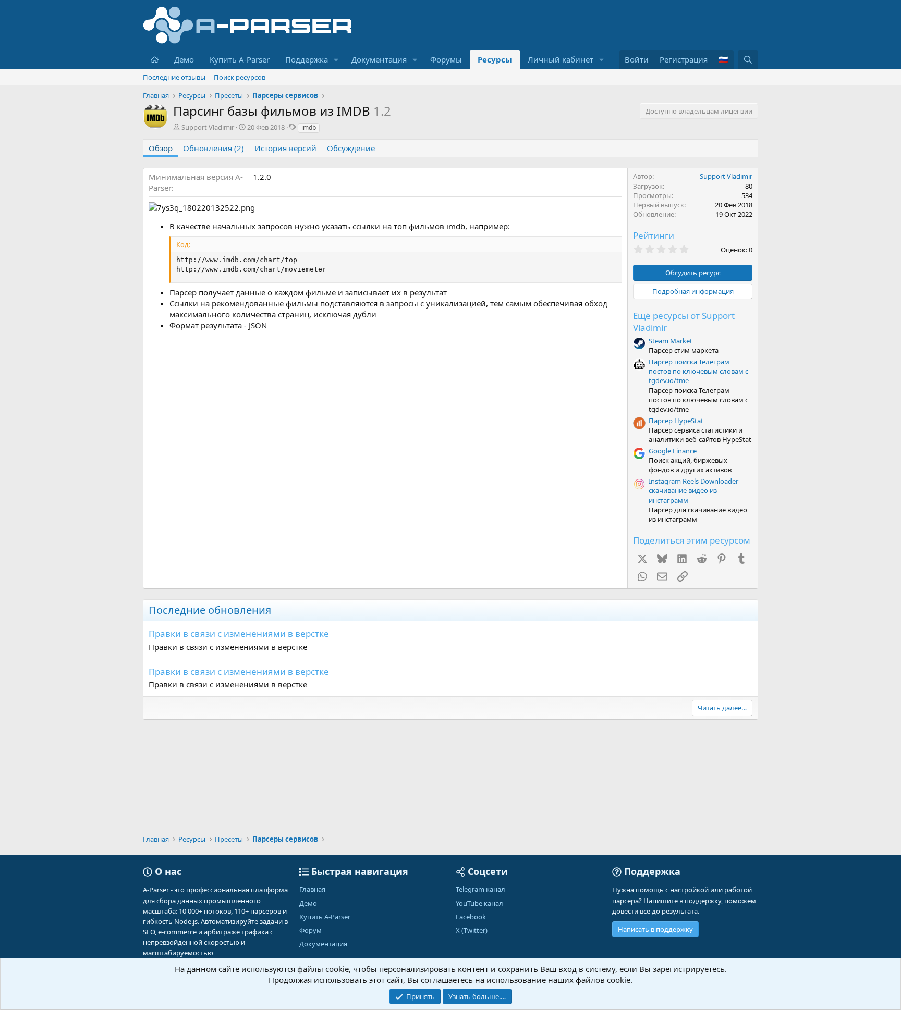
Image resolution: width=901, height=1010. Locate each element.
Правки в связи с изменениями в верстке (239, 633)
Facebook (471, 916)
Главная (312, 889)
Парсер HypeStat (676, 420)
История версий (285, 148)
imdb (308, 127)
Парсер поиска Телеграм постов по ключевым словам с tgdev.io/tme (698, 371)
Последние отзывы (174, 77)
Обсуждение (351, 148)
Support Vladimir (207, 127)
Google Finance (673, 450)
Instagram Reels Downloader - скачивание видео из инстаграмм (695, 490)
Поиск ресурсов (239, 77)
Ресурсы (495, 59)
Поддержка (306, 59)
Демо (184, 59)
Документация (379, 59)
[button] (336, 59)
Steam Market (670, 341)
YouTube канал (479, 903)
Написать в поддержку (655, 929)
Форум (310, 930)
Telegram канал (480, 889)
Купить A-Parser (240, 59)
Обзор (161, 148)
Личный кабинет (560, 59)
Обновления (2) (213, 148)
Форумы (446, 59)
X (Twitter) (472, 930)
